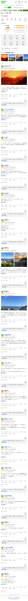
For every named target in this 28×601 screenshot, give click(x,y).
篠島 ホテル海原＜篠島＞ (6, 13)
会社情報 (10, 598)
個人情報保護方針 (16, 598)
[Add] (25, 13)
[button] (4, 57)
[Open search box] (2, 48)
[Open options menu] (26, 66)
